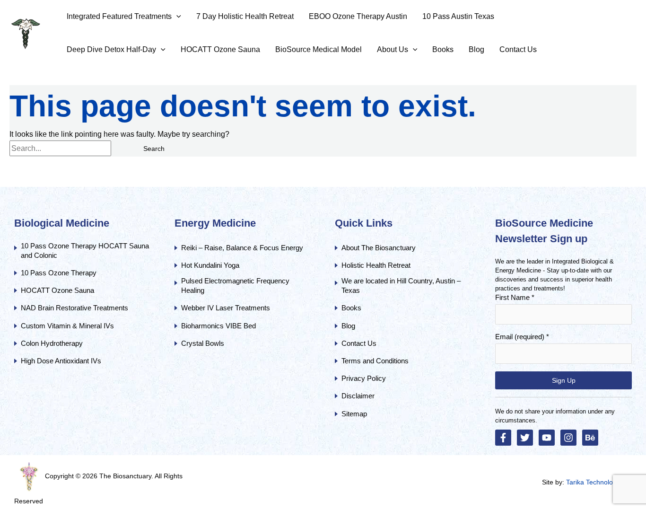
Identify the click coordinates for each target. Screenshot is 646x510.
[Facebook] (503, 438)
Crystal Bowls (202, 343)
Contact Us (359, 343)
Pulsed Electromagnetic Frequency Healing (235, 285)
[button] (176, 16)
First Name (514, 297)
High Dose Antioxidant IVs (61, 361)
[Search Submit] (122, 149)
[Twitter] (525, 438)
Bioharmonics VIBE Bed (218, 326)
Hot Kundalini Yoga (210, 265)
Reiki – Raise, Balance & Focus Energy (242, 248)
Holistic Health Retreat (375, 265)
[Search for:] (71, 149)
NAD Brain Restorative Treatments (74, 308)
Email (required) (522, 337)
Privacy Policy (363, 378)
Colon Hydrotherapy (52, 343)
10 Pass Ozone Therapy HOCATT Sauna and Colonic (85, 250)
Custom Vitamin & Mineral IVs (67, 326)
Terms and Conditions (375, 361)
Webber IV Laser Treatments (225, 308)
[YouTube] (547, 438)
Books (351, 308)
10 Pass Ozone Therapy (58, 273)
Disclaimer (358, 396)
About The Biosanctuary (378, 248)
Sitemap (354, 414)
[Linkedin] (590, 438)
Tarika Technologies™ (599, 482)
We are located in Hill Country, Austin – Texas (401, 285)
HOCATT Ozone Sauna (57, 290)
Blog (348, 326)
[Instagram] (568, 438)
